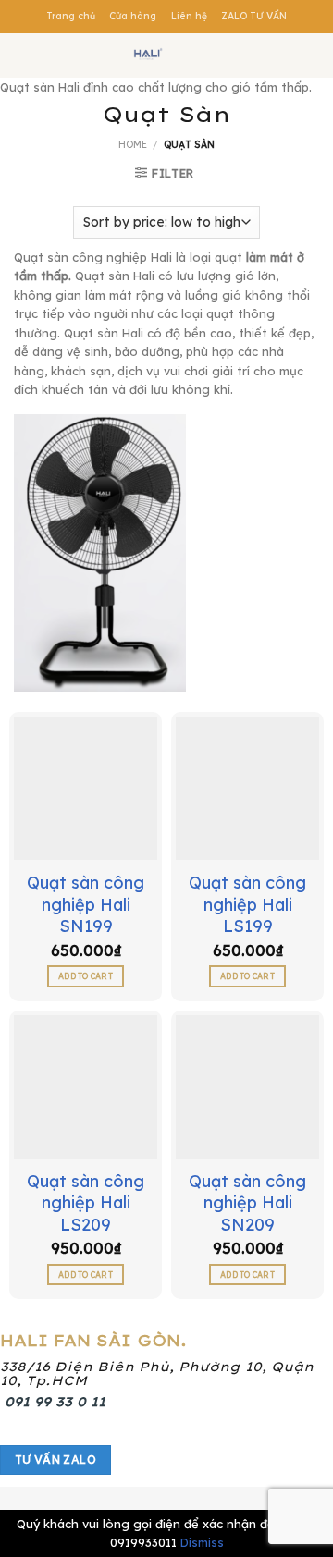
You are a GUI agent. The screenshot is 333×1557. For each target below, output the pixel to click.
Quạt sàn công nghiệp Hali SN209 (247, 1203)
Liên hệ (189, 16)
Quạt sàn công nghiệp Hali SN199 (85, 904)
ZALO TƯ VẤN (254, 16)
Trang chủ (70, 16)
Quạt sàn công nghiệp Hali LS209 (85, 1203)
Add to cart (85, 976)
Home (132, 145)
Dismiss (202, 1542)
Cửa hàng (132, 16)
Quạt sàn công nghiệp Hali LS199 (247, 904)
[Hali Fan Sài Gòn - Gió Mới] (148, 55)
